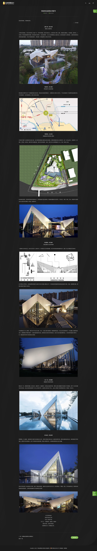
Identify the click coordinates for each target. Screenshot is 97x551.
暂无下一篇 (21, 538)
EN (89, 3)
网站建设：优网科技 (63, 548)
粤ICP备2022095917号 (55, 548)
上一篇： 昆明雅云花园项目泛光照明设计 (26, 536)
